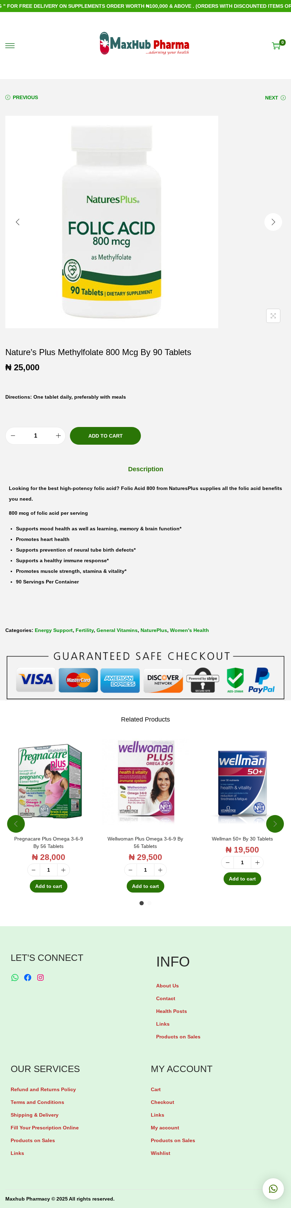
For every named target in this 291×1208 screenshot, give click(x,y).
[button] (273, 1189)
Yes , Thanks (147, 604)
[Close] (229, 550)
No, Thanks (147, 631)
